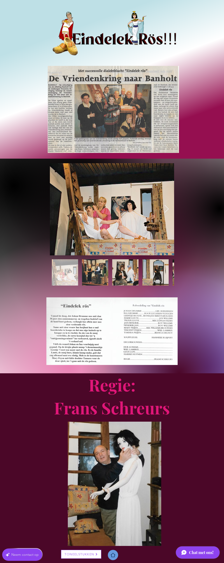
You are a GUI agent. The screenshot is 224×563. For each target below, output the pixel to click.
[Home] (113, 555)
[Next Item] (166, 209)
